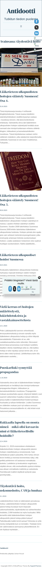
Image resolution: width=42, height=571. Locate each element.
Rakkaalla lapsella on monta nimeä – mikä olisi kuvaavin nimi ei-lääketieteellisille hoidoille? (19, 429)
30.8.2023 (3, 210)
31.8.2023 (3, 106)
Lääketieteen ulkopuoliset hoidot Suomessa (18, 257)
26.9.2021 (3, 265)
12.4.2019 (3, 441)
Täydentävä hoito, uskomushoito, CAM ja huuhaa (21, 488)
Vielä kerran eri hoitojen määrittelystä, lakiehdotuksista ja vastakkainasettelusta (16, 313)
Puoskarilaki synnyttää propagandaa (16, 370)
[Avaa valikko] (21, 26)
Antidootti (21, 11)
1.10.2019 (3, 378)
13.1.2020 (3, 326)
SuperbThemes (35, 566)
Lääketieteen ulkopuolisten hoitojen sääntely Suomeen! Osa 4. (19, 96)
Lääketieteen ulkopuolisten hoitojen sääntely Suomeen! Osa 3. (19, 200)
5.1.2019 (3, 496)
